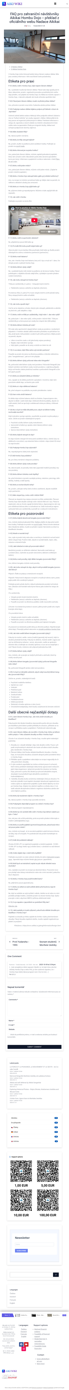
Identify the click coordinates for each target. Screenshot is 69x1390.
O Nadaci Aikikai (16, 67)
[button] (55, 4)
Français (13, 1300)
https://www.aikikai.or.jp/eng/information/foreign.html (42, 925)
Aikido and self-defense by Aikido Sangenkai (25, 1083)
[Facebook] (21, 1344)
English (12, 1303)
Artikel (15, 1132)
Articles (16, 1137)
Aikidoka (14, 1118)
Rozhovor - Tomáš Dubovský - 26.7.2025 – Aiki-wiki (23, 964)
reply (13, 974)
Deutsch (13, 1297)
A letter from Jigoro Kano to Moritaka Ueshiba (26, 1098)
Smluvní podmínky (48, 1387)
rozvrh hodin (20, 146)
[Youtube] (26, 1344)
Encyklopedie (16, 1123)
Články (29, 26)
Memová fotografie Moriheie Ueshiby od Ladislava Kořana (30, 1076)
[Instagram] (23, 1349)
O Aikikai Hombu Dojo (18, 69)
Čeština (12, 1293)
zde (54, 728)
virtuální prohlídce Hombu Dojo (49, 629)
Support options (17, 1157)
